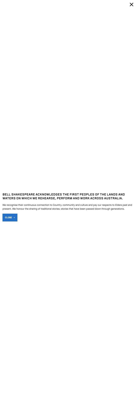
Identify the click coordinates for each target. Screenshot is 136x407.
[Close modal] (131, 4)
